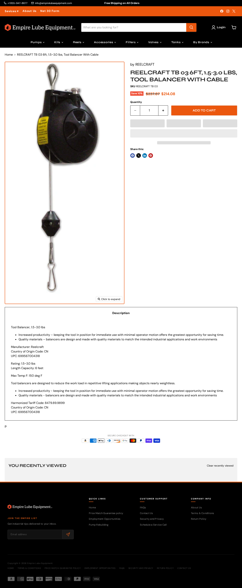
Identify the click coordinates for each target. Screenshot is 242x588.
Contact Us (146, 513)
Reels (77, 42)
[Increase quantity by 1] (163, 110)
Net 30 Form (49, 11)
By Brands (201, 42)
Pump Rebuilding (98, 524)
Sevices (12, 11)
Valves (153, 42)
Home (9, 54)
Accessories (104, 42)
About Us (29, 11)
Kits (57, 42)
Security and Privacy (152, 518)
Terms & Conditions (202, 513)
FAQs (143, 507)
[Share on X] (138, 155)
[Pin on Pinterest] (150, 155)
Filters (131, 42)
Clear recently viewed (220, 465)
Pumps (37, 42)
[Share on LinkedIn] (144, 155)
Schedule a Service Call (153, 524)
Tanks (176, 42)
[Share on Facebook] (132, 155)
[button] (147, 123)
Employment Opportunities (104, 518)
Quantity (136, 101)
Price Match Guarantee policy (106, 513)
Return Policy (198, 518)
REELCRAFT (144, 64)
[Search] (191, 27)
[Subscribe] (68, 534)
